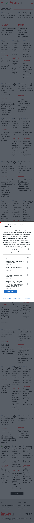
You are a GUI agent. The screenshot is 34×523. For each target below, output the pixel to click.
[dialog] (17, 261)
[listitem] (17, 257)
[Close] (30, 225)
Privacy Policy (27, 298)
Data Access (17, 298)
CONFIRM (10, 291)
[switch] (27, 262)
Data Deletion (7, 298)
